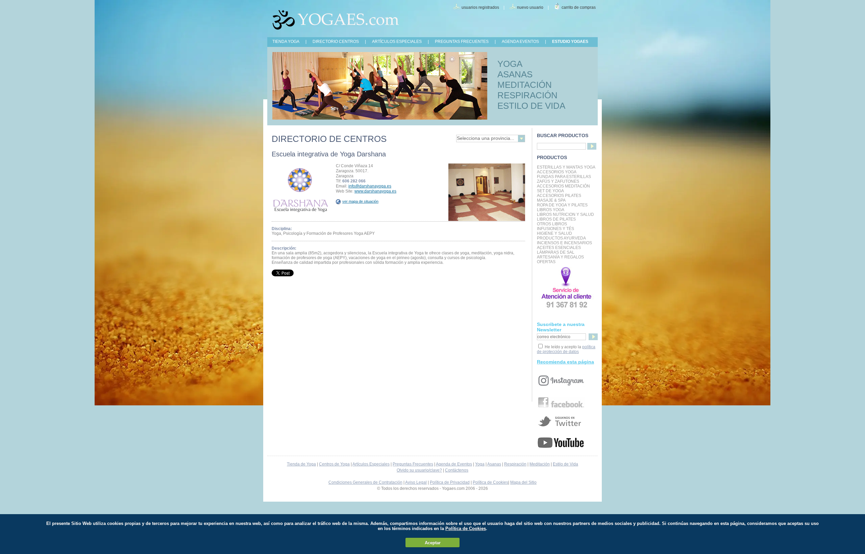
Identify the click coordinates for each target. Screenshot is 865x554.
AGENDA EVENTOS (520, 41)
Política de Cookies (490, 482)
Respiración (515, 464)
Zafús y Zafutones (558, 181)
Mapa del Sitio (523, 482)
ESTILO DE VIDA (531, 106)
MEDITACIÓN (524, 85)
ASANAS (515, 74)
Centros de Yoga (334, 464)
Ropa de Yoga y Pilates (562, 205)
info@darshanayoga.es (369, 186)
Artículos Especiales (371, 464)
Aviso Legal (416, 482)
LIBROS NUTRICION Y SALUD (565, 214)
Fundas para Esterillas (564, 176)
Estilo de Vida (565, 464)
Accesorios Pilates (559, 195)
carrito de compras (579, 7)
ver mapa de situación (360, 201)
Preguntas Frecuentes (413, 464)
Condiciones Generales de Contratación (365, 482)
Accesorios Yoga (556, 172)
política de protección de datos (566, 349)
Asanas (494, 464)
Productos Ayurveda (561, 238)
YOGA (509, 64)
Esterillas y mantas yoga (566, 167)
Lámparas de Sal (555, 252)
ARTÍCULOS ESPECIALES (397, 41)
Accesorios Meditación (563, 186)
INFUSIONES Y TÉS (555, 228)
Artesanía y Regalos (560, 257)
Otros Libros (552, 224)
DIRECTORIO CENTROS (336, 41)
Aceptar (433, 542)
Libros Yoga (550, 209)
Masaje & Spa (551, 200)
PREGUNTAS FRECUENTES (462, 41)
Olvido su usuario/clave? (419, 470)
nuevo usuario (530, 7)
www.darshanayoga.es (375, 191)
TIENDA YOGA (285, 41)
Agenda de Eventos (454, 464)
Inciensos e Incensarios (564, 243)
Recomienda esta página (565, 361)
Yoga (480, 464)
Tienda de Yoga (301, 464)
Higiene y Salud (554, 233)
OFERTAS (546, 261)
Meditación (539, 464)
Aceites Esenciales (559, 247)
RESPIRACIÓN (527, 95)
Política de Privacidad (450, 482)
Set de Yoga (550, 190)
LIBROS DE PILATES (556, 219)
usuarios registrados (480, 7)
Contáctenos (456, 470)
